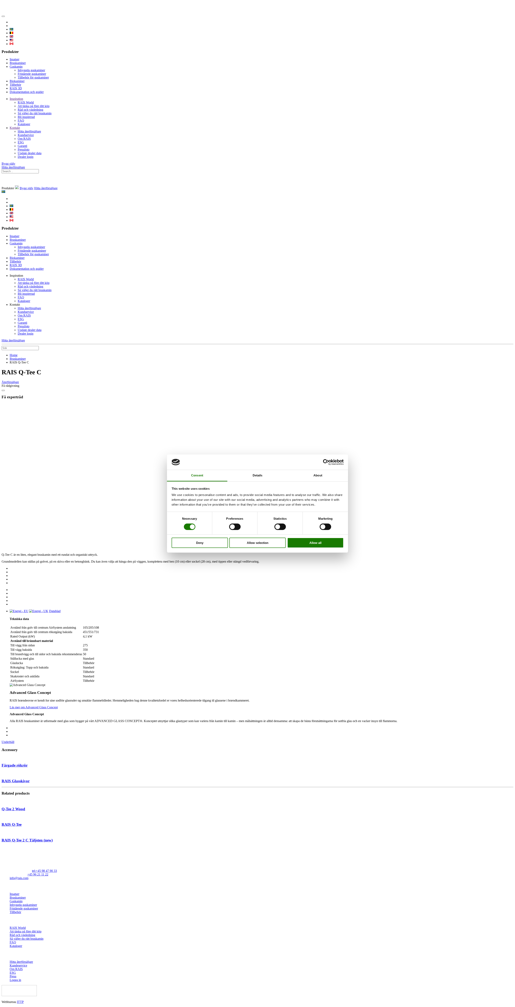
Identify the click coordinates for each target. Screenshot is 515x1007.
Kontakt (15, 127)
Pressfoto (23, 149)
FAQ (21, 120)
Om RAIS (24, 138)
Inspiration (16, 98)
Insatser (14, 59)
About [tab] (317, 475)
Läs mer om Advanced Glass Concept (34, 707)
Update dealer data (29, 153)
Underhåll (8, 742)
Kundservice (26, 135)
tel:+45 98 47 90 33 (44, 870)
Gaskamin (16, 66)
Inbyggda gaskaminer (31, 70)
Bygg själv (8, 163)
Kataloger (24, 124)
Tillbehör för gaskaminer (33, 77)
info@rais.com (19, 878)
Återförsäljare (10, 382)
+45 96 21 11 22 (37, 874)
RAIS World (26, 102)
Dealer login (25, 156)
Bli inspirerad (26, 117)
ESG (21, 142)
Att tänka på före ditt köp (33, 106)
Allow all (315, 542)
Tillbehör (15, 84)
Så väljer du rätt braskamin (35, 113)
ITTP (20, 1002)
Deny (199, 542)
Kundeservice (18, 965)
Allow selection (257, 542)
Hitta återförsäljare (29, 131)
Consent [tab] (197, 475)
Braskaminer (18, 63)
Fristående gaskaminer (32, 74)
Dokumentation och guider (27, 92)
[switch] (235, 527)
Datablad (55, 611)
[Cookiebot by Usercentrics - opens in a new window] (326, 462)
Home (14, 355)
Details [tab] (258, 475)
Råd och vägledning (30, 109)
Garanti (22, 146)
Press (13, 976)
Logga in (15, 980)
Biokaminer (17, 81)
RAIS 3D (16, 88)
